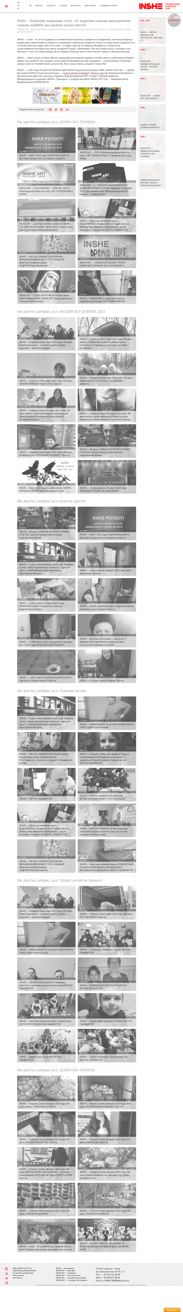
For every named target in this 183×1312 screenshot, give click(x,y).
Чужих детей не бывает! (76, 73)
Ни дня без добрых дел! (23, 1273)
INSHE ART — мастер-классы (68, 1275)
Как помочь (18, 1278)
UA (18, 5)
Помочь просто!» (99, 73)
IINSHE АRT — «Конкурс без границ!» (71, 1280)
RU (18, 8)
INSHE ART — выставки (65, 1270)
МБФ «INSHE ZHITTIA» (22, 1268)
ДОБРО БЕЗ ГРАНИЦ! (38, 29)
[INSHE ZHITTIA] (159, 5)
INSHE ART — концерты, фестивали (71, 1278)
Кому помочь (18, 1275)
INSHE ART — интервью (66, 1273)
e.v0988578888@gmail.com (115, 1280)
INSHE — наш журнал (65, 1268)
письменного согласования (137, 1285)
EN (18, 2)
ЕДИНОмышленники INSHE (24, 1270)
